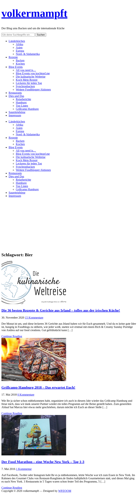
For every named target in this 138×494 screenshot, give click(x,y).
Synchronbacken (25, 86)
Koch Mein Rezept (26, 79)
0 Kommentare (25, 394)
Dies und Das (16, 96)
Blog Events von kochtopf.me (33, 73)
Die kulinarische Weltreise (30, 76)
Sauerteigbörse (17, 112)
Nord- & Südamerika (28, 53)
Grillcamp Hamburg (27, 108)
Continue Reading (11, 336)
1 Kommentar (24, 468)
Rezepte (13, 57)
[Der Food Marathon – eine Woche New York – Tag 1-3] (33, 454)
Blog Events (16, 66)
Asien (19, 47)
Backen (20, 60)
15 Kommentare (34, 317)
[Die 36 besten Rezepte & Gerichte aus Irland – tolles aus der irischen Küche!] (33, 303)
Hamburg (21, 102)
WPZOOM (64, 490)
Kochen (20, 63)
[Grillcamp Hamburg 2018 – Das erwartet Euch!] (33, 380)
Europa (20, 50)
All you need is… (26, 70)
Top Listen (22, 105)
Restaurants (15, 92)
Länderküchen (17, 41)
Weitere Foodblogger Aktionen (33, 89)
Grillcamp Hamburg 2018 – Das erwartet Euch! (38, 387)
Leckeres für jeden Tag (29, 83)
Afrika (19, 44)
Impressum (15, 115)
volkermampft (34, 13)
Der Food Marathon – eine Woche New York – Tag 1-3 (42, 462)
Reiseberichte (23, 99)
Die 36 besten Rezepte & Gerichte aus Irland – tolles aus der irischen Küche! (60, 310)
